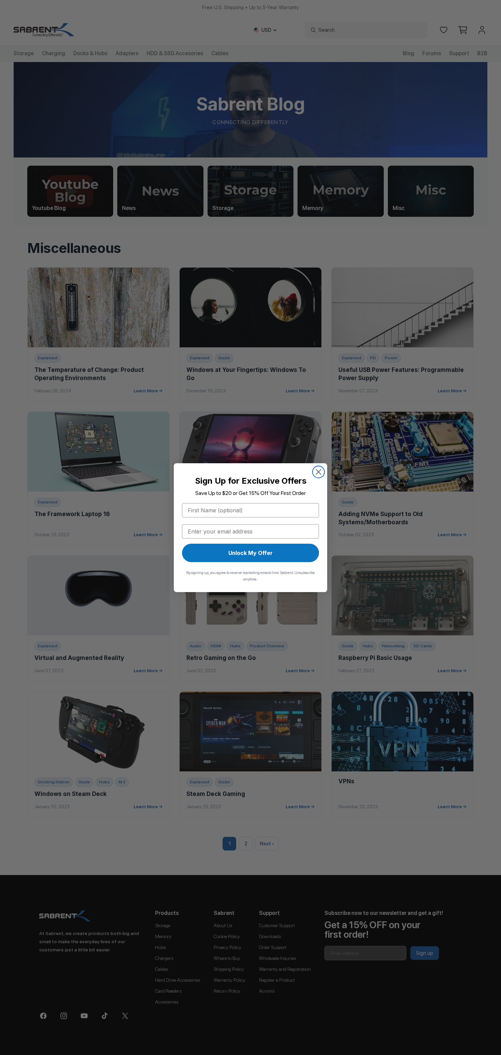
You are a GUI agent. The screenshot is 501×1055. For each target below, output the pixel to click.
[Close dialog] (318, 472)
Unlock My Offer (250, 552)
